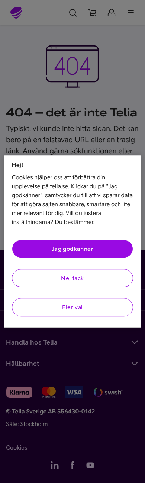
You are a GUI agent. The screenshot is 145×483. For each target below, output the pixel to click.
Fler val (72, 307)
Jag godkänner (72, 249)
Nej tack (72, 278)
